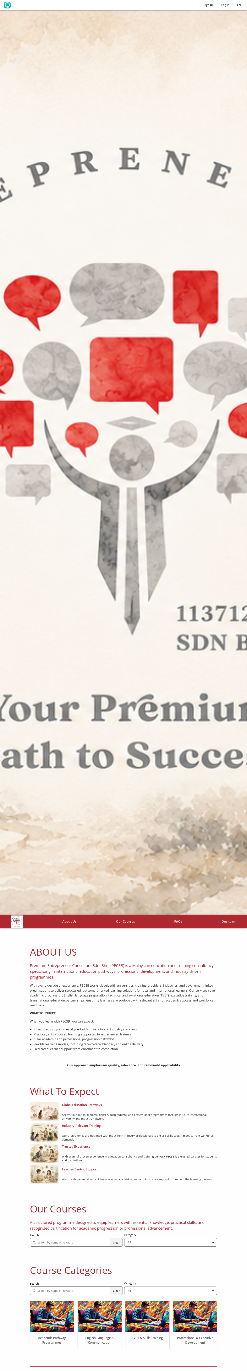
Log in (225, 5)
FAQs (178, 921)
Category (130, 1235)
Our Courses (125, 921)
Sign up (209, 5)
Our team (229, 921)
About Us (69, 921)
